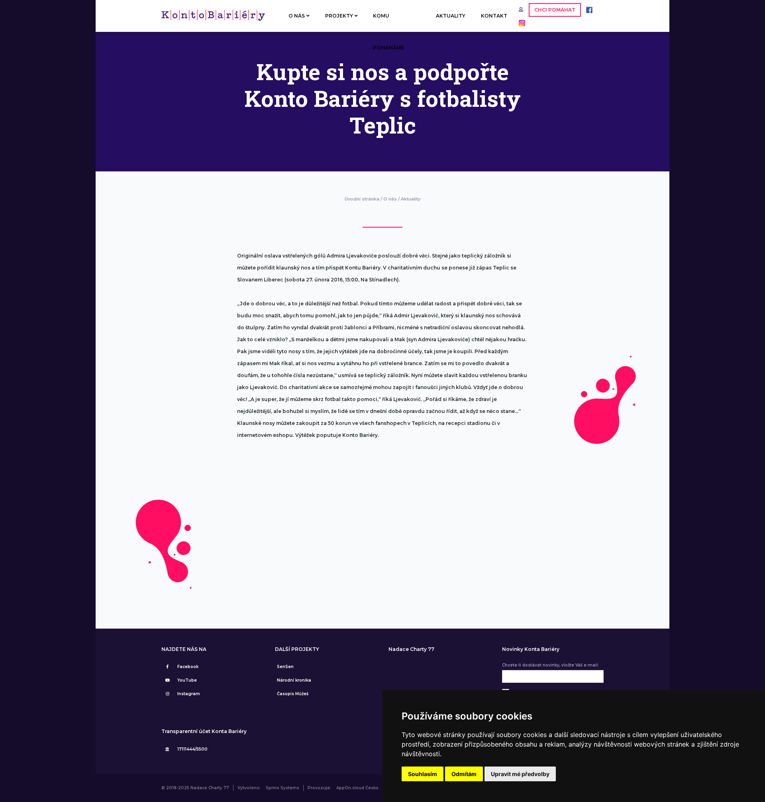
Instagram (188, 693)
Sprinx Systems (282, 787)
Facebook (187, 666)
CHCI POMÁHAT (554, 10)
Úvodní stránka (362, 199)
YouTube (187, 680)
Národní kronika (294, 680)
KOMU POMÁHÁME (388, 22)
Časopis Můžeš (292, 693)
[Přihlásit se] (522, 9)
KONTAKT (494, 16)
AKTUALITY (450, 16)
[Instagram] (520, 23)
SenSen (285, 666)
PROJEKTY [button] (339, 16)
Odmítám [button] (464, 774)
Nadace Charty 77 (411, 649)
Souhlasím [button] (422, 774)
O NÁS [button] (296, 16)
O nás (390, 199)
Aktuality (410, 199)
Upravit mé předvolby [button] (520, 774)
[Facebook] (587, 9)
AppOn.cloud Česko (357, 787)
